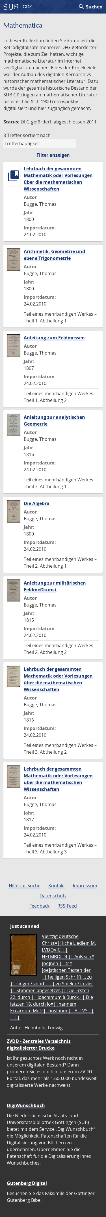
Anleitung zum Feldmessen (54, 338)
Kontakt (56, 885)
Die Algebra (36, 503)
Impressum (85, 885)
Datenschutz (53, 896)
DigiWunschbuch (26, 1105)
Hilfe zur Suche (24, 885)
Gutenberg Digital (27, 1183)
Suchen (90, 6)
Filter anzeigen (53, 155)
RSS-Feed (67, 906)
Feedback (39, 906)
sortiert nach (37, 135)
